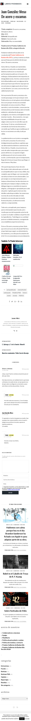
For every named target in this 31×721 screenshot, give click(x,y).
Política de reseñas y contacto (12, 643)
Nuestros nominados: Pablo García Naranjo (15, 353)
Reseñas (4, 682)
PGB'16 (21, 295)
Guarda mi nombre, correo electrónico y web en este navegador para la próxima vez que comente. (15, 488)
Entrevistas (5, 666)
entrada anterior (6, 341)
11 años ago (5, 370)
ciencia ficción (22, 290)
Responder (26, 369)
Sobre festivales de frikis (15, 611)
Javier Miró (6, 21)
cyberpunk (7, 292)
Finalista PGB (16, 292)
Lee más (27, 718)
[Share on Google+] (15, 301)
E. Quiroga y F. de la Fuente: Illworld (13, 344)
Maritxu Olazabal (19, 550)
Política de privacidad (14, 489)
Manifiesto (6, 638)
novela (15, 295)
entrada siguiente (6, 350)
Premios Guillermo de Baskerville (13, 645)
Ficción (3, 669)
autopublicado (11, 290)
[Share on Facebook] (9, 301)
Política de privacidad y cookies (13, 640)
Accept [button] (22, 718)
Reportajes (4, 680)
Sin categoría (20, 21)
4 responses (8, 23)
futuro (25, 292)
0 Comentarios (16, 524)
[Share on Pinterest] (18, 301)
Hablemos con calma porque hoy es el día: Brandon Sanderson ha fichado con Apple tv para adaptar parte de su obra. (15, 533)
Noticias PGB (5, 674)
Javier (9, 295)
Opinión (3, 677)
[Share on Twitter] (12, 301)
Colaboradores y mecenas (11, 633)
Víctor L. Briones (7, 368)
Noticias (4, 671)
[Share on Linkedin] (21, 301)
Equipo (4, 635)
